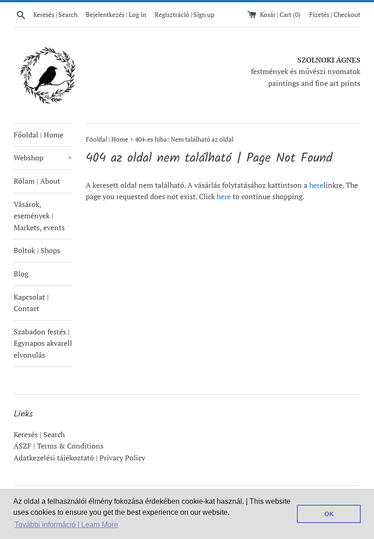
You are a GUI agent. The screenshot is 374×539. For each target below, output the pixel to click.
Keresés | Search (39, 434)
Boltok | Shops (37, 250)
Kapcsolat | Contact (31, 303)
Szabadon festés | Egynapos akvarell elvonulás (43, 343)
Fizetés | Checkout (334, 14)
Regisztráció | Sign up (184, 14)
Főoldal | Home (38, 135)
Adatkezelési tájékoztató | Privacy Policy (79, 458)
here (316, 185)
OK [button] (329, 514)
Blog (21, 274)
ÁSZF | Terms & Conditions (59, 446)
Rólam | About (37, 181)
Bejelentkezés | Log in (116, 14)
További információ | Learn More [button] (66, 524)
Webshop (43, 158)
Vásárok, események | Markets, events (39, 216)
